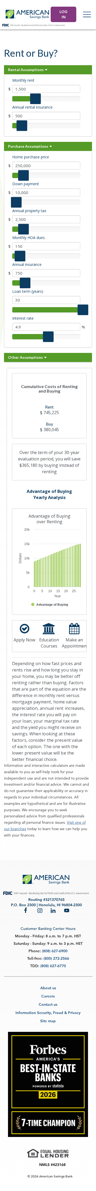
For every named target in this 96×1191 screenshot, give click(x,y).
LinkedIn (53, 910)
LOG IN (63, 14)
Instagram (40, 910)
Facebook (26, 910)
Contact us (48, 1004)
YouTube (66, 910)
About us (48, 988)
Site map (48, 1021)
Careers (48, 996)
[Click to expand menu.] (87, 14)
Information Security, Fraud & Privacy (48, 1012)
